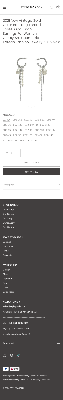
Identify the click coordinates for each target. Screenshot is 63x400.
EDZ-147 (17, 125)
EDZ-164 (32, 140)
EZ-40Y (6, 119)
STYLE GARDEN (17, 388)
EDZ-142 (17, 130)
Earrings (7, 241)
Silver (5, 274)
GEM (5, 287)
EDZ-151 (17, 119)
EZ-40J (38, 135)
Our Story (7, 218)
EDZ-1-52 (40, 119)
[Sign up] (58, 343)
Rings (5, 250)
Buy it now (31, 172)
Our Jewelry (9, 222)
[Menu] (4, 7)
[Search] (51, 8)
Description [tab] (8, 184)
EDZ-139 (39, 130)
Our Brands (8, 209)
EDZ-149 (29, 125)
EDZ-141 (12, 140)
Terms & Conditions (39, 375)
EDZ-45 (7, 135)
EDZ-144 (50, 130)
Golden (6, 269)
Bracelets (7, 255)
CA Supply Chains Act (40, 379)
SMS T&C (25, 379)
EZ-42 (22, 140)
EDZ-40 (51, 119)
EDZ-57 (17, 135)
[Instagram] (4, 355)
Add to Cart (31, 162)
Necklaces (8, 246)
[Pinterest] (11, 355)
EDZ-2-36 (45, 125)
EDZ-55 (7, 130)
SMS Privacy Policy (11, 379)
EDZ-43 (28, 130)
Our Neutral (8, 227)
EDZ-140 (48, 135)
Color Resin (8, 291)
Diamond (7, 278)
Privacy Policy (23, 375)
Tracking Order (9, 375)
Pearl (5, 283)
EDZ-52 (28, 119)
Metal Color (9, 115)
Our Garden (9, 214)
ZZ (4, 140)
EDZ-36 (7, 125)
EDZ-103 (27, 135)
